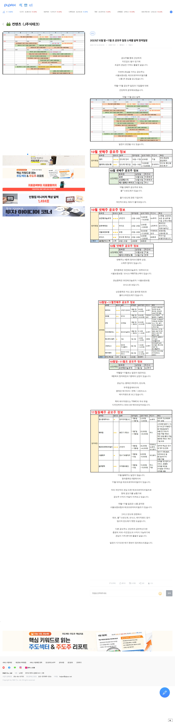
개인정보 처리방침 (21, 662)
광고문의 (70, 662)
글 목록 (113, 583)
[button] (27, 154)
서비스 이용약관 (7, 662)
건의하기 (78, 662)
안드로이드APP (50, 662)
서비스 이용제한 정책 (36, 662)
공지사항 (61, 662)
